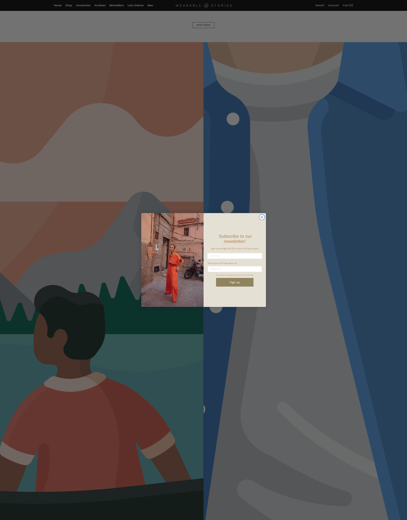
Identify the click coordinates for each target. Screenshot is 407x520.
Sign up (235, 282)
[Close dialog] (262, 217)
